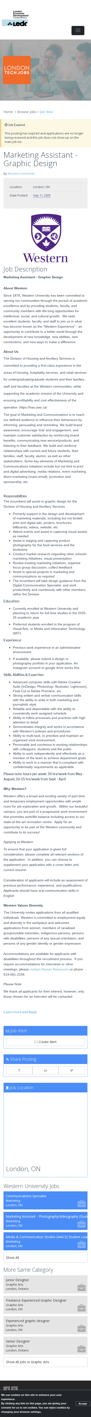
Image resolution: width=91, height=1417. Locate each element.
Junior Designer (17, 1284)
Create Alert (47, 1042)
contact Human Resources (49, 969)
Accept (82, 1403)
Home (8, 112)
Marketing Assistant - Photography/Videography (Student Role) (47, 1221)
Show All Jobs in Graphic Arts (27, 1362)
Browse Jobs (26, 112)
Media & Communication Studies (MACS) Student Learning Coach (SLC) (47, 1241)
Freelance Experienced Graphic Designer (36, 1304)
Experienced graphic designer (28, 1325)
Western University (21, 173)
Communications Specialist (26, 1200)
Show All (12, 1257)
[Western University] (46, 238)
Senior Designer (18, 1345)
